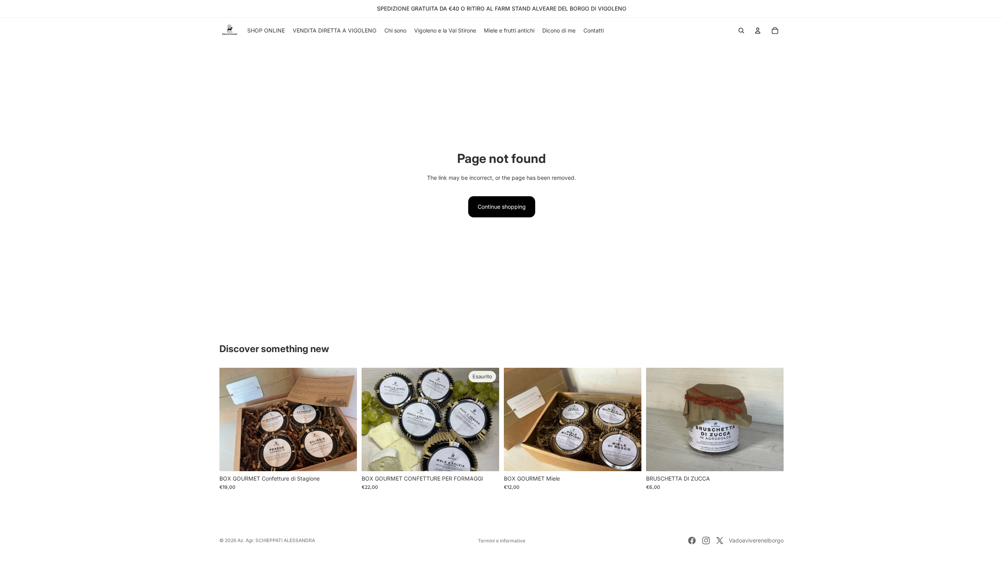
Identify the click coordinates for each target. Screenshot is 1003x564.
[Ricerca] (741, 30)
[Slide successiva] (772, 419)
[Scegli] (629, 459)
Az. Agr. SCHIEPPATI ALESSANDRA (276, 540)
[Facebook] (692, 540)
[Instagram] (706, 540)
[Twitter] (719, 540)
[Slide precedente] (658, 419)
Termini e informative (501, 541)
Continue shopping (502, 206)
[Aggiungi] (345, 459)
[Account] (757, 30)
